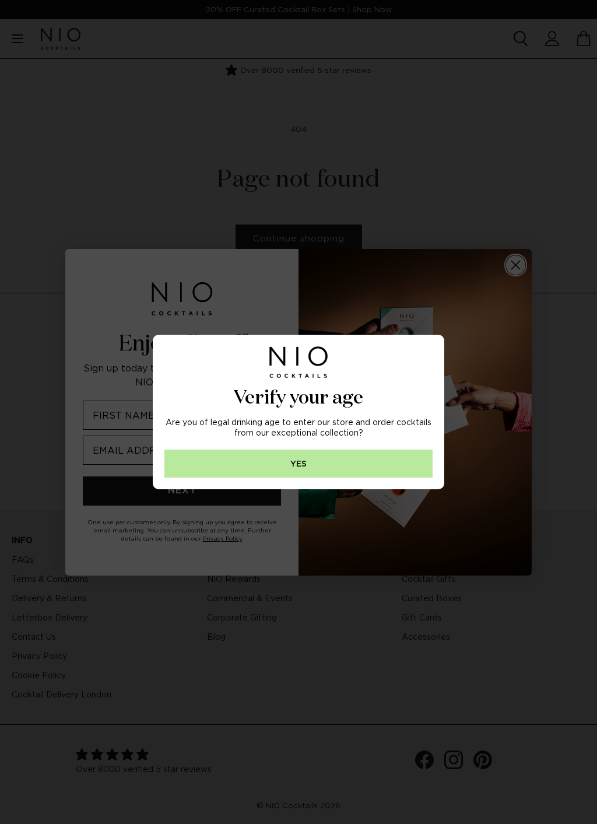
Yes (298, 464)
